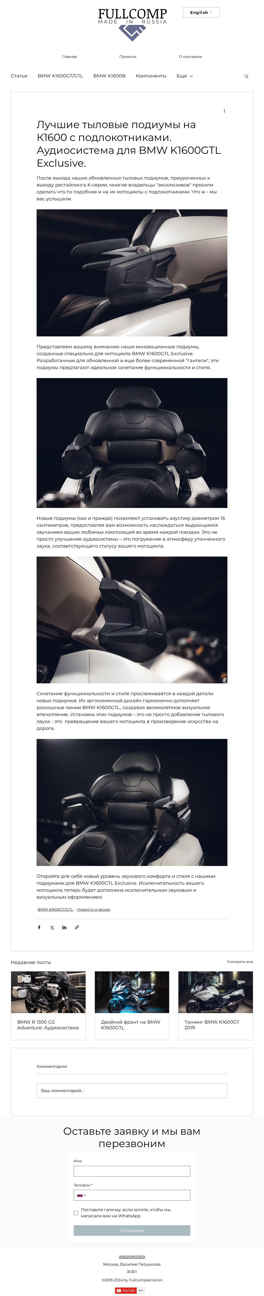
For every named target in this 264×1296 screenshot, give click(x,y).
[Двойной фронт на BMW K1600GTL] (132, 992)
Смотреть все (240, 961)
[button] (246, 76)
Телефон (83, 1185)
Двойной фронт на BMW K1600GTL (130, 1025)
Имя (78, 1161)
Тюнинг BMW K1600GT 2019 (212, 1025)
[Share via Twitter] (51, 927)
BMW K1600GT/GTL (60, 76)
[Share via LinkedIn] (64, 927)
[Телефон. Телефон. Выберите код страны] (82, 1195)
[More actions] (224, 110)
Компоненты (151, 76)
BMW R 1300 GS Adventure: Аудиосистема (48, 1025)
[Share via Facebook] (39, 927)
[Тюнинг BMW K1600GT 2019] (215, 992)
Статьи (19, 76)
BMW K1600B (109, 76)
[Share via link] (77, 927)
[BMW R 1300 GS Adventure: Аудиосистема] (48, 992)
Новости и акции (93, 909)
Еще (182, 76)
